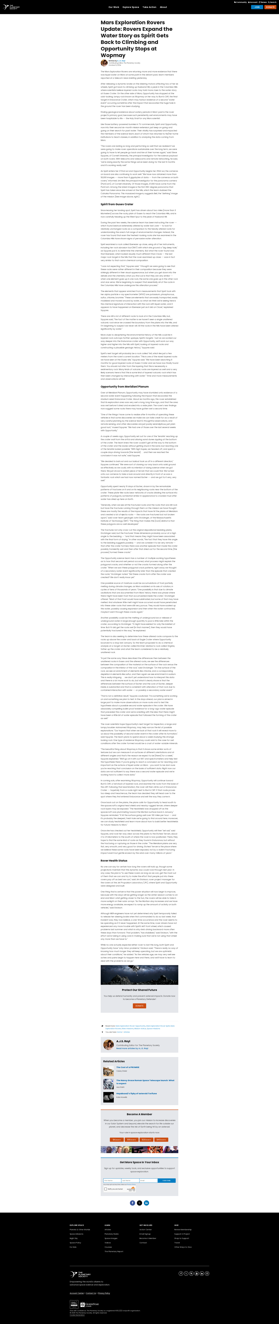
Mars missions (128, 1028)
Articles (127, 1032)
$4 (117, 1139)
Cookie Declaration (77, 1315)
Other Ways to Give (183, 1247)
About (163, 7)
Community (241, 2)
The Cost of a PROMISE (127, 1067)
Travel (177, 1242)
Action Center (146, 1229)
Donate (270, 7)
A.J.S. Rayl (123, 1041)
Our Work (114, 7)
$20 (146, 1139)
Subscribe (167, 1180)
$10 (131, 1139)
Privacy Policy (131, 1184)
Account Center (77, 1293)
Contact (143, 1242)
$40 (161, 1139)
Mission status (140, 1028)
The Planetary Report (114, 1251)
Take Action (149, 7)
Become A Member (148, 1238)
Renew (264, 2)
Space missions (153, 1028)
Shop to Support (181, 1238)
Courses (108, 1247)
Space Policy (75, 1242)
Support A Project (182, 1234)
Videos (108, 1242)
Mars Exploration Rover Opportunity (130, 1026)
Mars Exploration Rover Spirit (158, 1026)
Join (257, 7)
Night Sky (74, 1238)
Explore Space (131, 7)
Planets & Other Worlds (80, 1229)
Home (119, 1032)
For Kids (73, 1247)
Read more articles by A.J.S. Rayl (132, 1048)
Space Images (111, 1238)
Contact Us (91, 1293)
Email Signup (145, 1234)
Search (273, 2)
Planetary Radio (112, 1234)
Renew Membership (183, 1229)
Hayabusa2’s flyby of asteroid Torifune (136, 1093)
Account (254, 2)
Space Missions (76, 1234)
